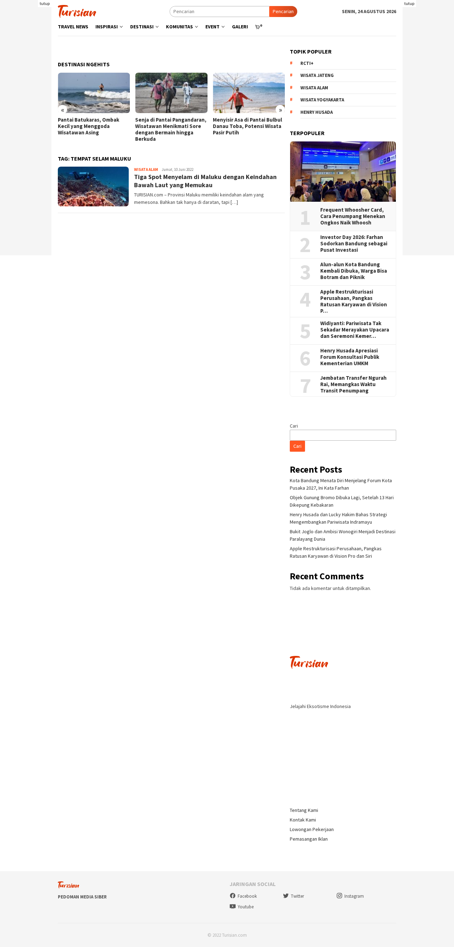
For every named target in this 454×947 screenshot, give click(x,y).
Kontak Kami (303, 820)
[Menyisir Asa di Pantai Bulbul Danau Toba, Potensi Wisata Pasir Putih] (249, 93)
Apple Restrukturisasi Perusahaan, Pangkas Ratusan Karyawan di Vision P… (353, 301)
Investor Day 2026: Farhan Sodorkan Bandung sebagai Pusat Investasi (353, 243)
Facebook (247, 896)
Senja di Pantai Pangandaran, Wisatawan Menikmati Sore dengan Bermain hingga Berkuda (170, 129)
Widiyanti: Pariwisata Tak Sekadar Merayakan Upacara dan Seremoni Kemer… (354, 329)
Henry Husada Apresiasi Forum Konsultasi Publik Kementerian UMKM (349, 357)
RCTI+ (307, 63)
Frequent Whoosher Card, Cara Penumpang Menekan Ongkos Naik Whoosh (352, 216)
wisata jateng (317, 75)
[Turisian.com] (77, 10)
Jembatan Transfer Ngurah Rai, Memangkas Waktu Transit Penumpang (353, 384)
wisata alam (314, 88)
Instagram (354, 896)
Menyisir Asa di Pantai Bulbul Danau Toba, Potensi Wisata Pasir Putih (247, 126)
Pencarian (283, 11)
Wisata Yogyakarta (322, 100)
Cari (294, 426)
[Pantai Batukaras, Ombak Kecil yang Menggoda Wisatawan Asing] (94, 93)
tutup (45, 3)
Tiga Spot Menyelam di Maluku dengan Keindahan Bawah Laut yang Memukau (205, 181)
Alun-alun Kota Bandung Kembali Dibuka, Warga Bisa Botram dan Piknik (353, 270)
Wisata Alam (146, 169)
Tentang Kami (304, 810)
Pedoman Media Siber (82, 897)
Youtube (246, 907)
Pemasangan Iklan (309, 839)
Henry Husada (316, 112)
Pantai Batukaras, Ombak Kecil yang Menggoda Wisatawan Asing (88, 126)
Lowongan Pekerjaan (312, 829)
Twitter (297, 896)
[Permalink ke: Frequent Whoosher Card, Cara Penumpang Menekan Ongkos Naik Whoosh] (343, 171)
